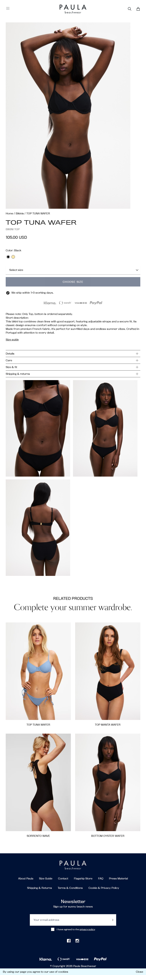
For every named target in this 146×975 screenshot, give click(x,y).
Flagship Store (83, 878)
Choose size (73, 281)
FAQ (100, 878)
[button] (73, 115)
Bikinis (20, 213)
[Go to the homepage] (66, 8)
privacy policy (87, 929)
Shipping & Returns (39, 888)
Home (9, 213)
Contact (63, 878)
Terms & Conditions (70, 888)
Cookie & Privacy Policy (103, 888)
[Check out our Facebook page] (69, 941)
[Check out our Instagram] (77, 941)
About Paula (25, 878)
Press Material (118, 878)
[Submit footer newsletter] (112, 920)
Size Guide (45, 878)
